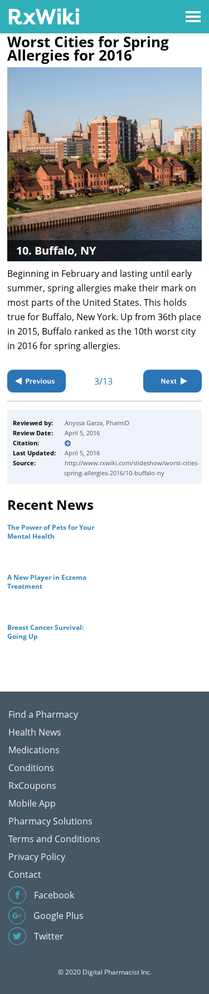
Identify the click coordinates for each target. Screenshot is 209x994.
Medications (34, 750)
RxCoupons (32, 785)
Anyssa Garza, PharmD (97, 423)
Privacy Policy (36, 857)
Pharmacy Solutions (50, 821)
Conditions (31, 768)
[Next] (172, 381)
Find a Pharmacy (43, 714)
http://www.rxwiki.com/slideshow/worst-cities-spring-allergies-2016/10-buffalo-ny (132, 468)
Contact (24, 874)
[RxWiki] (43, 16)
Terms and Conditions (54, 839)
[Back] (36, 381)
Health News (34, 732)
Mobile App (32, 803)
